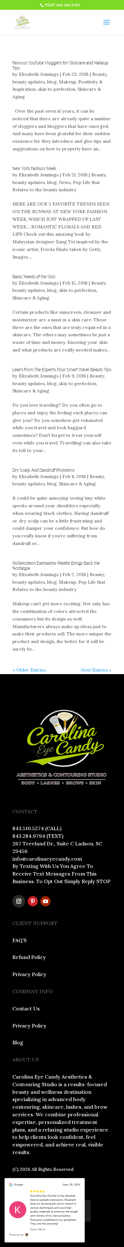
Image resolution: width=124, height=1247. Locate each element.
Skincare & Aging (30, 298)
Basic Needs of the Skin (33, 276)
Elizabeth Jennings (39, 74)
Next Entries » (96, 670)
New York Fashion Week (34, 168)
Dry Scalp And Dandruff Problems (43, 470)
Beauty (99, 74)
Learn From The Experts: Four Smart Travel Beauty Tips (61, 369)
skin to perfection (56, 89)
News (65, 182)
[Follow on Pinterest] (33, 901)
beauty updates (28, 82)
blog (52, 82)
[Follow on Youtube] (45, 901)
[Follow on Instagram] (18, 901)
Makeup (67, 82)
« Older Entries (29, 670)
